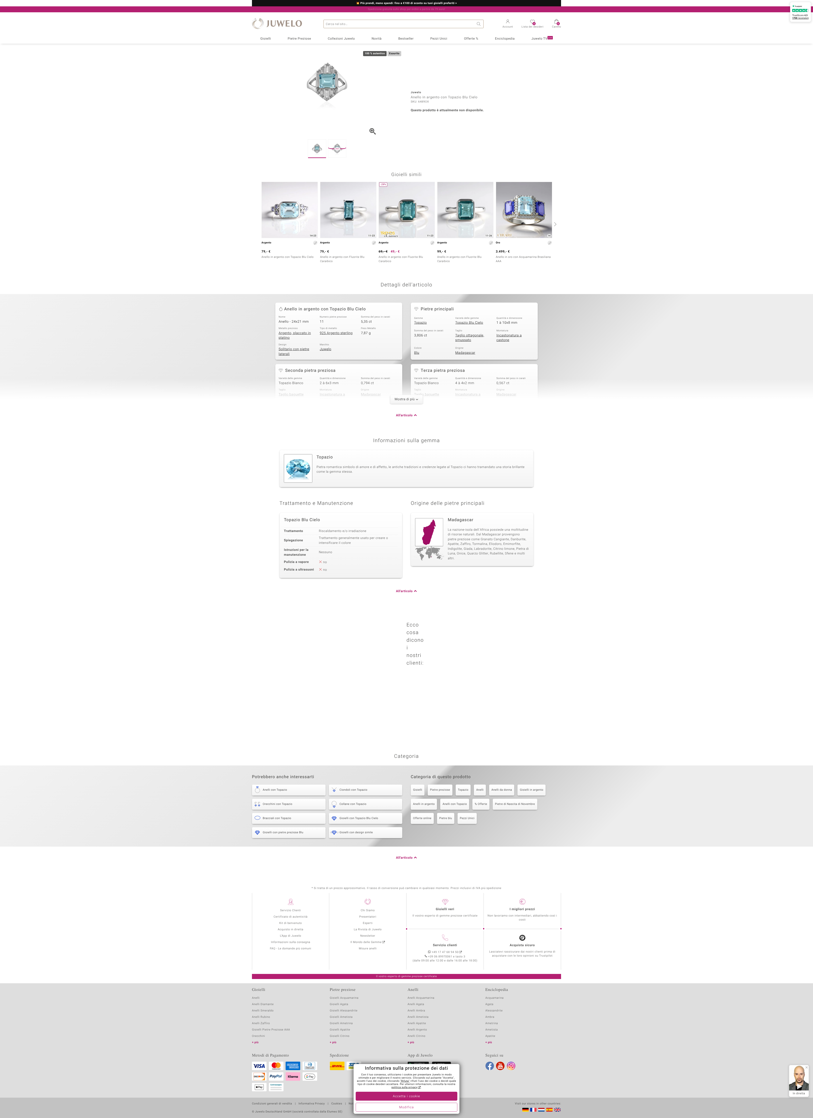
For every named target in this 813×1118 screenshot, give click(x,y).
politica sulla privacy (404, 1087)
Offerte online (422, 818)
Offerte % (471, 38)
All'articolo (404, 415)
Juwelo (325, 349)
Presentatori (367, 917)
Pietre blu (445, 818)
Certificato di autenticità (290, 917)
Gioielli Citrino (340, 1036)
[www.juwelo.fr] (533, 1110)
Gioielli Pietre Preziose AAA (271, 1030)
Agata (489, 1004)
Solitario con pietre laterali (294, 352)
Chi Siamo (368, 910)
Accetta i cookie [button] (406, 1096)
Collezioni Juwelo (341, 38)
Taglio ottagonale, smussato (469, 338)
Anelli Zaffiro (261, 1023)
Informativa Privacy (312, 1104)
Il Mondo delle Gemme (366, 942)
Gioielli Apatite (340, 1030)
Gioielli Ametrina (341, 1023)
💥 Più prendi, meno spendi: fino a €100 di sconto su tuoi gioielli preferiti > (406, 3)
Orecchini (258, 1036)
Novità (377, 38)
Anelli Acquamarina (421, 998)
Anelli (480, 790)
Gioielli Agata (339, 1004)
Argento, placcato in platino (295, 335)
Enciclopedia (505, 38)
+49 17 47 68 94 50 (445, 952)
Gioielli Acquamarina (344, 998)
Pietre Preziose (299, 38)
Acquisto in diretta (290, 930)
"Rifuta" (405, 1081)
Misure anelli (368, 949)
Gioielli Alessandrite (344, 1011)
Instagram (511, 1066)
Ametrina (491, 1023)
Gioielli (265, 38)
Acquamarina (494, 998)
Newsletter (367, 936)
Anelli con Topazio (454, 804)
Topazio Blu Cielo (469, 322)
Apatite (490, 1036)
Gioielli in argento (531, 790)
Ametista (491, 1030)
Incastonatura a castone (509, 338)
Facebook (489, 1066)
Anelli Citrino (416, 1036)
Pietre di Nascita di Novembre (515, 804)
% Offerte (481, 804)
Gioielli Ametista (341, 1017)
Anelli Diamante (263, 1004)
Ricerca (479, 24)
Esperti (368, 923)
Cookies (336, 1104)
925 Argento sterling (336, 333)
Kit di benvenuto (290, 923)
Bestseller (406, 38)
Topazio (420, 322)
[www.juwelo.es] (549, 1110)
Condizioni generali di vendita (272, 1104)
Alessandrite (494, 1011)
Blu (416, 352)
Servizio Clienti (290, 910)
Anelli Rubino (261, 1017)
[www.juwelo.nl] (541, 1110)
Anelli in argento (424, 804)
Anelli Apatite (417, 1023)
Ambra (490, 1017)
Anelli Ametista (418, 1017)
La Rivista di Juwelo (368, 930)
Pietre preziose (440, 790)
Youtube (500, 1066)
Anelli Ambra (416, 1011)
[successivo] (555, 224)
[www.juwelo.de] (525, 1110)
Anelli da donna (501, 790)
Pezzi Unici (438, 38)
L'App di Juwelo (290, 936)
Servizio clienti (445, 945)
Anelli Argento (417, 1030)
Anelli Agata (416, 1004)
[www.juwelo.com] (557, 1110)
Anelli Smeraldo (263, 1011)
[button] (507, 24)
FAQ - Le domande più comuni (290, 949)
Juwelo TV (541, 38)
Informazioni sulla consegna (290, 942)
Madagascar (465, 352)
